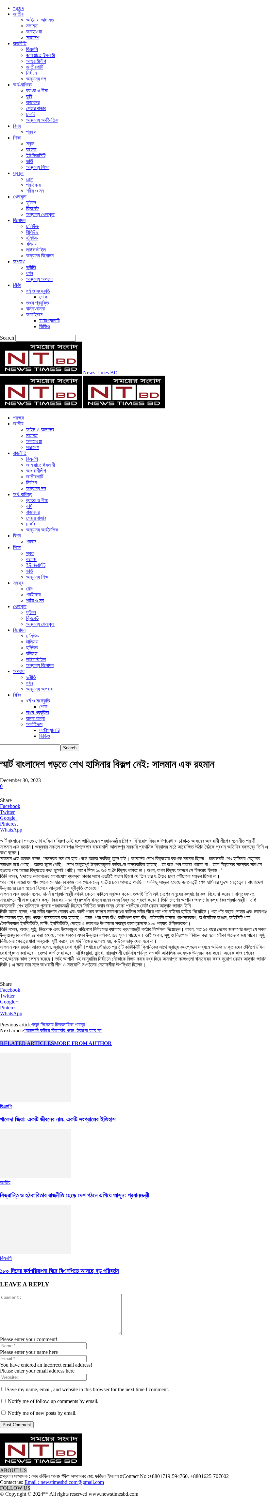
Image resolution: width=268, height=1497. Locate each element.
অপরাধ (19, 261)
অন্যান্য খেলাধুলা (40, 214)
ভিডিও (44, 326)
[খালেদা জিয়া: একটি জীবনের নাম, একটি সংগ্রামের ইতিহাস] (35, 1100)
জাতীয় (18, 14)
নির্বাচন (31, 73)
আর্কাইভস (34, 314)
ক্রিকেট (32, 208)
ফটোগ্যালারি (49, 320)
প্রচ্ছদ (18, 8)
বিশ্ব (17, 126)
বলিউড (32, 244)
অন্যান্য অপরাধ (39, 279)
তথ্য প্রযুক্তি (37, 303)
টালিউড (32, 232)
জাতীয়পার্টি (34, 67)
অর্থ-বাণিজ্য (22, 84)
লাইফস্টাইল (36, 250)
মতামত (32, 25)
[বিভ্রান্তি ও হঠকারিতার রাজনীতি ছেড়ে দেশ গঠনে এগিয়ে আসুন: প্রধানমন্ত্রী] (35, 1176)
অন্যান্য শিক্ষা (37, 167)
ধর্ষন (29, 273)
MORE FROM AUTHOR (83, 1043)
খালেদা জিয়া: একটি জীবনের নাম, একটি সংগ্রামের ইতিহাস (58, 1119)
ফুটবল (31, 202)
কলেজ (31, 149)
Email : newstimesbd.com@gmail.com (64, 1482)
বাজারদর (33, 102)
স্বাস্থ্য (18, 173)
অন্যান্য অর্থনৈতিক (42, 120)
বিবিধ (17, 285)
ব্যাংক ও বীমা (37, 90)
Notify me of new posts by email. (42, 1413)
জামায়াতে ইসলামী (40, 55)
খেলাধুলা (19, 196)
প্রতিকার (33, 185)
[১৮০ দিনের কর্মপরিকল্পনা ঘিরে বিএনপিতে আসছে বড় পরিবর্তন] (35, 1252)
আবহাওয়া (34, 31)
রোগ (29, 179)
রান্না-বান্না (35, 308)
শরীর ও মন (35, 191)
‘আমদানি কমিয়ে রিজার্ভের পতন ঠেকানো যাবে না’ (63, 1030)
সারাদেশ (32, 37)
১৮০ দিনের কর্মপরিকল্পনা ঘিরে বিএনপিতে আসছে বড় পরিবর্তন (59, 1270)
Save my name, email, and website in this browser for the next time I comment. (88, 1389)
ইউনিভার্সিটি (35, 155)
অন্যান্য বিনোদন (40, 255)
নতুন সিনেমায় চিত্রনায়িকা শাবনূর (58, 1024)
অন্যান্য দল (36, 79)
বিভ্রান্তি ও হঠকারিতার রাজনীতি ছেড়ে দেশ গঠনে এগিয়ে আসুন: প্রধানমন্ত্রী (74, 1195)
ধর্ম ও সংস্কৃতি (38, 291)
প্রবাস (31, 132)
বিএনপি (32, 49)
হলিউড (32, 238)
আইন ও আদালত (40, 20)
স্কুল (30, 143)
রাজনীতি (19, 43)
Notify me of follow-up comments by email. (53, 1401)
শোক (43, 297)
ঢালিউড (32, 226)
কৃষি (29, 96)
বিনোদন (19, 220)
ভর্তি (29, 161)
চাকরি (30, 114)
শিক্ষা (17, 137)
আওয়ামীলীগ (36, 61)
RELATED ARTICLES (27, 1043)
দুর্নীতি (31, 267)
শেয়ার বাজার (36, 108)
